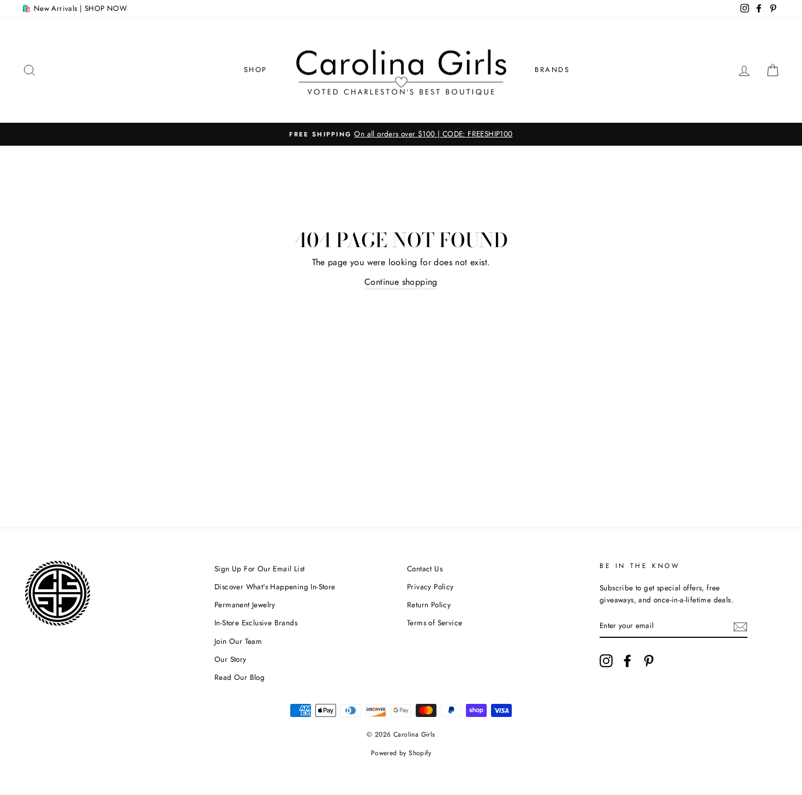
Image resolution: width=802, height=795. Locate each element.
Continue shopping (401, 282)
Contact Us (424, 568)
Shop (255, 69)
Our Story (230, 659)
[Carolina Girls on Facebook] (627, 660)
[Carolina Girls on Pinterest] (648, 660)
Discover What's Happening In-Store (275, 586)
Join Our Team (238, 641)
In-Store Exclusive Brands (255, 622)
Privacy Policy (430, 586)
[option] (401, 134)
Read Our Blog (239, 677)
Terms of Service (434, 622)
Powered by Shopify (401, 753)
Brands (552, 69)
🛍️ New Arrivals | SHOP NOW (74, 8)
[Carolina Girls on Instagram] (606, 660)
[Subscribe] (740, 626)
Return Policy (429, 604)
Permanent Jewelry (245, 604)
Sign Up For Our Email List (259, 568)
